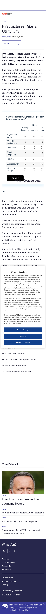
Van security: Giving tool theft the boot (14, 365)
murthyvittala (6, 37)
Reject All (23, 336)
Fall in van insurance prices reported (20, 521)
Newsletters (6, 569)
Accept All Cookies (23, 342)
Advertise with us (8, 562)
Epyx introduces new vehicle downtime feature (17, 371)
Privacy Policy (7, 577)
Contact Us (6, 566)
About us (5, 559)
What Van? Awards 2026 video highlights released (19, 359)
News (4, 21)
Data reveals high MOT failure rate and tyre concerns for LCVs (21, 531)
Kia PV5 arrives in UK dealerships (13, 354)
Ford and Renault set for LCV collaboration (23, 512)
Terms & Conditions (9, 581)
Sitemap (5, 584)
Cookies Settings (23, 330)
